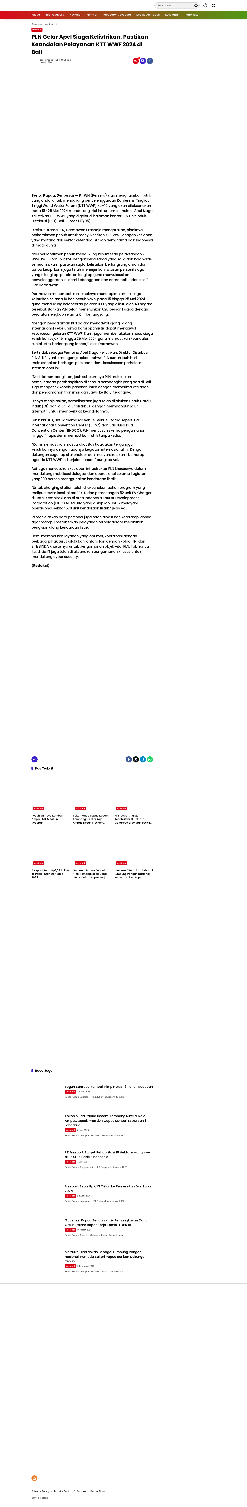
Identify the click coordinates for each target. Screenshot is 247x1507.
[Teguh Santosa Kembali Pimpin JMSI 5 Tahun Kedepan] (50, 792)
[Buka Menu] (213, 5)
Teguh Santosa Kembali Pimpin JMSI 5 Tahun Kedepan (47, 819)
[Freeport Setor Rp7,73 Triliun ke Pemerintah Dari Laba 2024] (50, 847)
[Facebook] (129, 759)
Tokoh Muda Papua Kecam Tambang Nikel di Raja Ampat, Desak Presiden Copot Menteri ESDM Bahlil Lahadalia (90, 819)
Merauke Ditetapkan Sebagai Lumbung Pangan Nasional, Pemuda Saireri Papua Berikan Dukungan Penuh (133, 874)
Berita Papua (46, 60)
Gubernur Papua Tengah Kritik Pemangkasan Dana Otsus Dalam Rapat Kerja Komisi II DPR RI (90, 874)
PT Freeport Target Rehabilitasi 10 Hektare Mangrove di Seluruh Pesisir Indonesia (132, 819)
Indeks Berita (62, 1491)
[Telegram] (143, 759)
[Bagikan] (150, 61)
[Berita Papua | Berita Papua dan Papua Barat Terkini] (55, 5)
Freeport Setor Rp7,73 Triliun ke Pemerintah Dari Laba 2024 (50, 874)
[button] (196, 5)
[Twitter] (136, 759)
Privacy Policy (40, 1491)
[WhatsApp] (150, 759)
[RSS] (34, 1478)
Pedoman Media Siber (90, 1491)
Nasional (37, 29)
